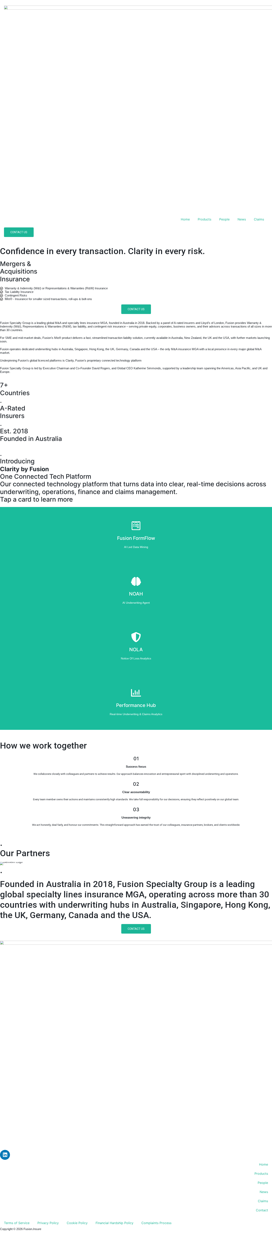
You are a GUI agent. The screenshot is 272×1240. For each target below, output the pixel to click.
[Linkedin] (5, 1155)
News (242, 219)
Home (185, 219)
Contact (262, 1210)
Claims (259, 219)
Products (204, 219)
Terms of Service (16, 1223)
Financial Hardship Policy (114, 1223)
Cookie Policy (77, 1223)
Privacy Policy (48, 1223)
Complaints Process (156, 1223)
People (224, 219)
